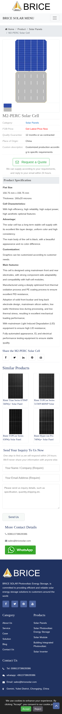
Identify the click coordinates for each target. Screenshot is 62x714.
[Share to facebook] (5, 357)
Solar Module (40, 637)
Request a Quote (34, 162)
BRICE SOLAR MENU (18, 18)
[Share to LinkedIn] (23, 357)
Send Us (13, 517)
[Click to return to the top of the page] (56, 705)
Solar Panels (32, 122)
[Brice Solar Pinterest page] (23, 604)
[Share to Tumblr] (14, 357)
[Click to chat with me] (20, 549)
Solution (6, 639)
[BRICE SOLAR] (31, 5)
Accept (26, 709)
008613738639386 (17, 534)
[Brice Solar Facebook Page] (5, 604)
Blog (4, 644)
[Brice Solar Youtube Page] (32, 604)
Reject (38, 709)
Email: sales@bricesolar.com (22, 682)
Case (5, 633)
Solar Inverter (41, 651)
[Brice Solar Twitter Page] (14, 604)
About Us (7, 623)
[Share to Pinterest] (32, 357)
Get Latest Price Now (37, 128)
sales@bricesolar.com (19, 540)
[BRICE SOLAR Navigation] (54, 18)
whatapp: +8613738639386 (21, 675)
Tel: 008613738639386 (19, 668)
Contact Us (8, 649)
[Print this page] (41, 357)
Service (6, 628)
